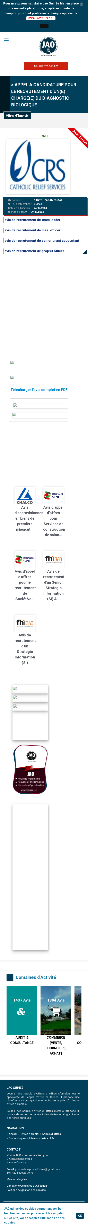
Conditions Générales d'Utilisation (27, 1185)
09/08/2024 (37, 212)
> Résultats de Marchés (40, 1138)
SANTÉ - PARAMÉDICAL (48, 200)
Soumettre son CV (46, 66)
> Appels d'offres (50, 1133)
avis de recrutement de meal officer (33, 230)
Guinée (38, 204)
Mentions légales (17, 1179)
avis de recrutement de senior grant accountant (42, 241)
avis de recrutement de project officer (34, 251)
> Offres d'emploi (28, 1133)
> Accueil (12, 1133)
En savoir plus (26, 1222)
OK (80, 1215)
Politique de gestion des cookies (26, 1190)
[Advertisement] (44, 307)
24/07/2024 (40, 208)
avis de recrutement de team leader (33, 220)
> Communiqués (16, 1138)
